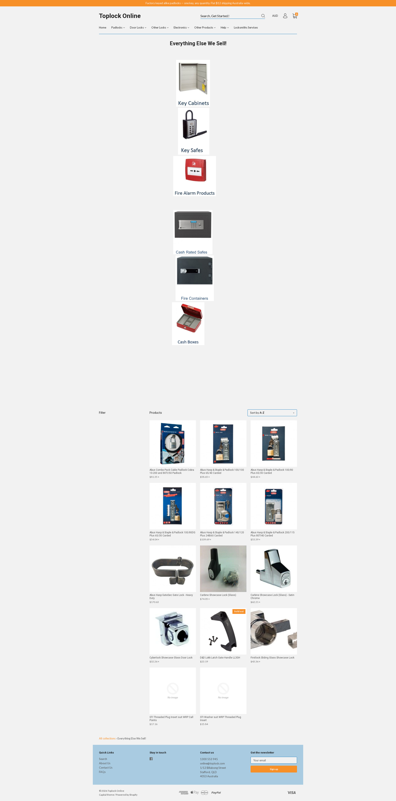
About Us (104, 763)
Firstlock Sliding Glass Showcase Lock (272, 657)
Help (224, 27)
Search (103, 759)
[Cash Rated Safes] (192, 253)
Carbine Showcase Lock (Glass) (218, 595)
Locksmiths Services (246, 27)
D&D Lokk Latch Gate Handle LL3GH (220, 657)
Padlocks (117, 27)
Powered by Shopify (126, 794)
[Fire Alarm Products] (194, 195)
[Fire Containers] (195, 300)
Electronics (180, 27)
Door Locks (137, 27)
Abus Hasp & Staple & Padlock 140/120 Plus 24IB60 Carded (222, 534)
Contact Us (105, 767)
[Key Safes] (193, 153)
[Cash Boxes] (188, 344)
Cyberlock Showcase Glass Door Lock (171, 657)
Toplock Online (120, 15)
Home (102, 27)
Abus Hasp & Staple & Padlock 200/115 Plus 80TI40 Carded (273, 534)
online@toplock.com (212, 763)
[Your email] (274, 760)
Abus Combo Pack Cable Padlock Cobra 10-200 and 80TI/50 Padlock (172, 471)
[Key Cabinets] (193, 105)
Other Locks (159, 27)
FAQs (102, 772)
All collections (107, 738)
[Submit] (263, 16)
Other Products (204, 27)
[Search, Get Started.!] (232, 16)
